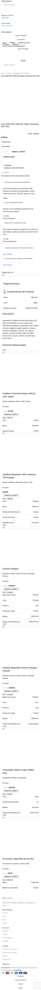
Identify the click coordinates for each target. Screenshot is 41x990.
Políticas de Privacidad (9, 952)
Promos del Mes (7, 937)
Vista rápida (10, 470)
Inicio (3, 73)
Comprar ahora (9, 157)
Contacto (5, 941)
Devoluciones (6, 959)
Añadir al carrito (18, 152)
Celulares (5, 913)
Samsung (16, 73)
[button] (11, 495)
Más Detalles (7, 254)
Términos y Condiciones (10, 949)
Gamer (4, 923)
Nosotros (5, 931)
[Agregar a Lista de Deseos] (15, 470)
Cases (9, 73)
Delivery (5, 956)
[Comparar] (4, 470)
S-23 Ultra (25, 73)
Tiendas (4, 934)
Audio (4, 919)
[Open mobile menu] (20, 29)
